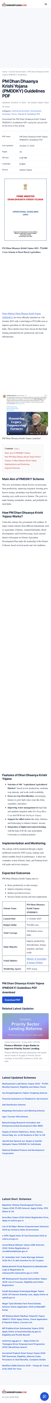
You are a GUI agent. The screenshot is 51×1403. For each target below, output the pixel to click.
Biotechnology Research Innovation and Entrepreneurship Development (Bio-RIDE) (22, 1124)
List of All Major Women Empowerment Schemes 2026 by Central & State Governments (25, 1228)
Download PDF (12, 1000)
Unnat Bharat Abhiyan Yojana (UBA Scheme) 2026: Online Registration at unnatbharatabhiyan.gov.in (23, 1248)
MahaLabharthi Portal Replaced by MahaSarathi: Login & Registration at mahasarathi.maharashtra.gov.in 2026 (25, 1269)
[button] (25, 1039)
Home (4, 72)
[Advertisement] (25, 36)
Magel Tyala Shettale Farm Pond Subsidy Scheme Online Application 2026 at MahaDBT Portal (24, 1306)
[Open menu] (46, 4)
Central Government (17, 72)
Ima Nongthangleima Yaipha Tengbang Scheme (24, 1093)
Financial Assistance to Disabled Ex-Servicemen (25, 1099)
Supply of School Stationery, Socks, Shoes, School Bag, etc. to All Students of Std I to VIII (23, 1133)
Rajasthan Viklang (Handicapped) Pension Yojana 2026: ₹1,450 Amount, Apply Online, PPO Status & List (25, 1208)
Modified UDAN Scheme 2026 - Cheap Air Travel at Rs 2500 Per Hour (25, 1367)
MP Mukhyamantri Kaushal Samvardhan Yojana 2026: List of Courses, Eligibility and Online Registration (24, 1282)
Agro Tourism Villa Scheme (15, 1116)
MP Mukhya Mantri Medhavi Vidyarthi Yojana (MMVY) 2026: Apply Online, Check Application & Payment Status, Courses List (24, 1319)
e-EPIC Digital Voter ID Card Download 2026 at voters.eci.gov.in (24, 1237)
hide (16, 448)
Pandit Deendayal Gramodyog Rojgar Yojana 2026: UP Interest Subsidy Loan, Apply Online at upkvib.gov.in (25, 1294)
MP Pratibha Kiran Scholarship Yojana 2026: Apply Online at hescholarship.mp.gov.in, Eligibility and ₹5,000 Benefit (23, 1331)
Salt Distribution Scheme (14, 1105)
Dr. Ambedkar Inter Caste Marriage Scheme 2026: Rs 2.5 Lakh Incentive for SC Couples (23, 1259)
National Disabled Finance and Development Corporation (23, 1151)
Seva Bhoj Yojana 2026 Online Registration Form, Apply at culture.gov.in (25, 1219)
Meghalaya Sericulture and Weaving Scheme (23, 1110)
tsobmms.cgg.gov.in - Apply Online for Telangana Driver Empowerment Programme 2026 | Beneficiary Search (23, 1344)
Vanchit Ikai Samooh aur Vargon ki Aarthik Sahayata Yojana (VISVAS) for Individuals (22, 1142)
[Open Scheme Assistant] (44, 1396)
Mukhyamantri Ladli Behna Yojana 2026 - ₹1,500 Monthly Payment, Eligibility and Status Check (25, 1085)
